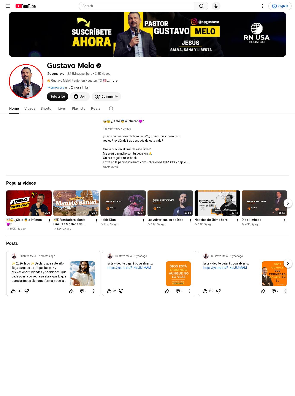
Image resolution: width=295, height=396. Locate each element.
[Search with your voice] (216, 6)
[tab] (14, 108)
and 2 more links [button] (77, 87)
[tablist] (147, 108)
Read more (110, 166)
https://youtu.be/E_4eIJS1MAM (129, 267)
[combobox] (138, 6)
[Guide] (7, 6)
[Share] (71, 291)
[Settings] (262, 6)
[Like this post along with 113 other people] (205, 291)
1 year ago (140, 256)
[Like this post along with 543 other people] (13, 291)
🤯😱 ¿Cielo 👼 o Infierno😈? (123, 121)
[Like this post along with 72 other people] (109, 291)
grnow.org (57, 87)
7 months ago (46, 256)
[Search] (201, 6)
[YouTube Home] (25, 6)
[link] (53, 274)
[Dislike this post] (26, 291)
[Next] (288, 203)
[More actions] (49, 220)
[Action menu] (93, 291)
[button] (110, 166)
